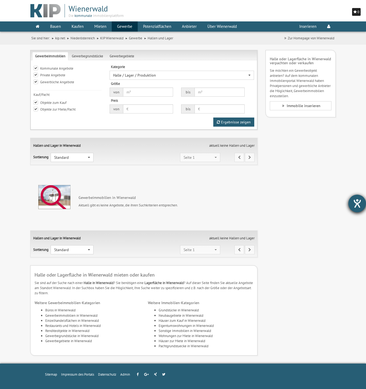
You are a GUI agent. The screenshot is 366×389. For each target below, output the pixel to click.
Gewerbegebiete (122, 56)
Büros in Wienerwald (60, 310)
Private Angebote (52, 75)
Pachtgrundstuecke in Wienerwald (183, 345)
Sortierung (40, 156)
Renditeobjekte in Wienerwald (67, 330)
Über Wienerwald (222, 26)
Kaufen (78, 26)
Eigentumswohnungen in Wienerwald (186, 325)
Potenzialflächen (157, 26)
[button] (182, 75)
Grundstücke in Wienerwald (179, 310)
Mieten (100, 26)
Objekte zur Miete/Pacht (58, 109)
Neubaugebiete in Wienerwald (181, 315)
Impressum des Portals (77, 374)
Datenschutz (107, 374)
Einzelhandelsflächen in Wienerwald (72, 320)
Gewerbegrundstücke (87, 56)
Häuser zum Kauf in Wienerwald (182, 320)
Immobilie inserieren (303, 105)
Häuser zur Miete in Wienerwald (182, 340)
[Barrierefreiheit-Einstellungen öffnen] (357, 203)
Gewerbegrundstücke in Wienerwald (72, 335)
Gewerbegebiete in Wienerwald (68, 340)
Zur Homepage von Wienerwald (311, 38)
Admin (125, 374)
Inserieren (307, 26)
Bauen (55, 26)
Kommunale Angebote (56, 68)
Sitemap (51, 374)
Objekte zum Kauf (53, 102)
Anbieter (189, 26)
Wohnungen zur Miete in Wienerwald (186, 335)
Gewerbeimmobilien (50, 56)
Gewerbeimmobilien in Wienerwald (71, 315)
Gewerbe (124, 26)
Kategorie (118, 66)
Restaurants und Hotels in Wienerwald (73, 325)
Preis (114, 100)
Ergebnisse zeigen (235, 122)
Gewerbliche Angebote (57, 82)
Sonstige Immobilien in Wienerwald (185, 330)
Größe (115, 83)
